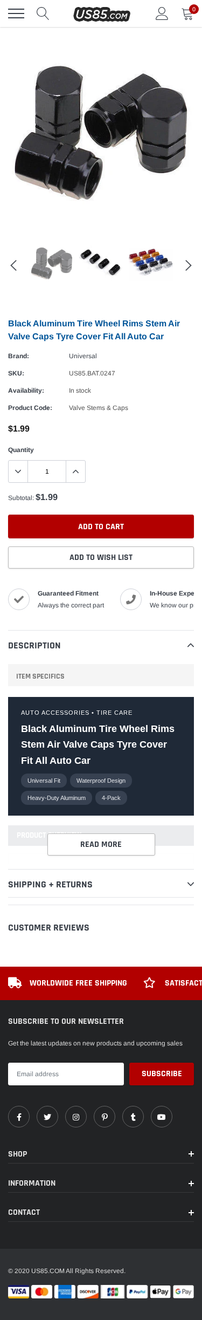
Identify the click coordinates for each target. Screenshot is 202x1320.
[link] (19, 1116)
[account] (162, 13)
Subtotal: (21, 498)
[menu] (16, 13)
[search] (43, 13)
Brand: (18, 356)
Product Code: (30, 408)
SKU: (16, 373)
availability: (26, 390)
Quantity (21, 450)
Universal (83, 356)
